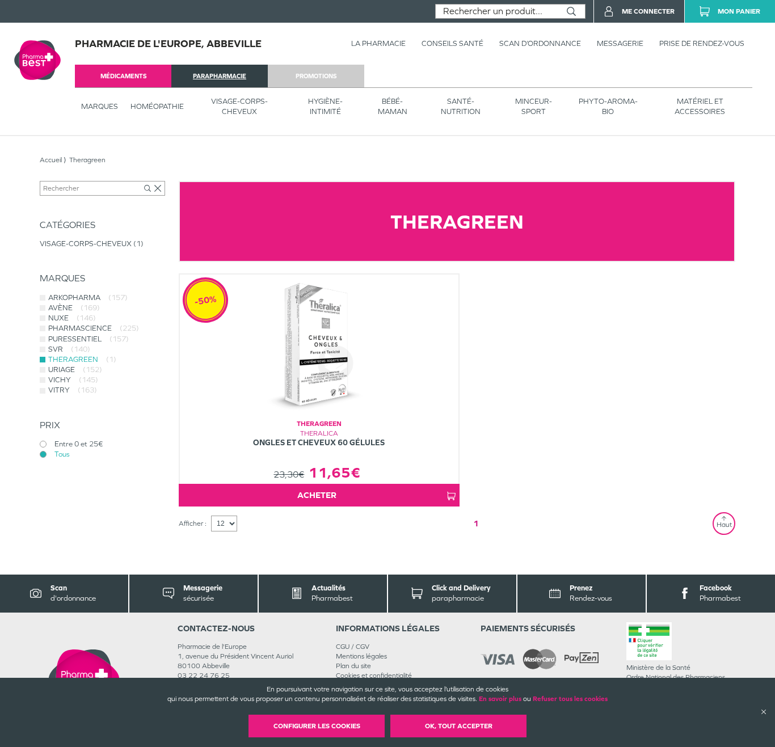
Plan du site (353, 666)
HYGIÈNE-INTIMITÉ (325, 106)
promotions (316, 76)
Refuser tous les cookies (570, 699)
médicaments (123, 76)
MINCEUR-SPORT (533, 106)
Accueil (51, 160)
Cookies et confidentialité (374, 676)
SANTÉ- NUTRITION (461, 106)
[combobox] (497, 11)
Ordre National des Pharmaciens (675, 677)
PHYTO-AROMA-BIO (608, 106)
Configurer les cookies (316, 726)
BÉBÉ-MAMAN (392, 106)
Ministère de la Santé (658, 668)
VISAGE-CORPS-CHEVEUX (239, 106)
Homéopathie (157, 106)
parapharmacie (219, 76)
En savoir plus (500, 699)
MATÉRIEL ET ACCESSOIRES (700, 106)
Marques (99, 106)
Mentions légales (361, 656)
